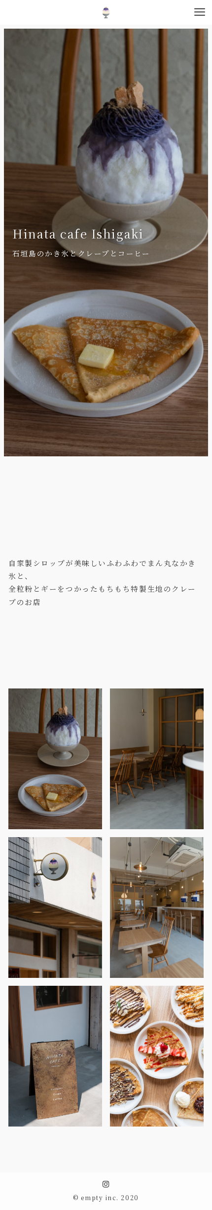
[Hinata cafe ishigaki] (106, 12)
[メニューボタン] (199, 12)
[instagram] (106, 1184)
